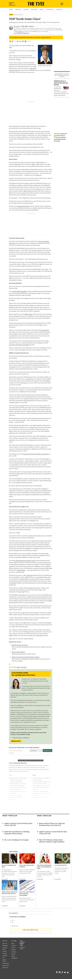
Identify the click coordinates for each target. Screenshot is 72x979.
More (41, 9)
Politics (15, 14)
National (14, 950)
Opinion (13, 954)
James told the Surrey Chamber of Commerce (36, 454)
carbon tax (29, 575)
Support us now (16, 741)
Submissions (6, 963)
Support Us (50, 9)
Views (11, 14)
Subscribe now (47, 750)
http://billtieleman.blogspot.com (21, 33)
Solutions (34, 9)
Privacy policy (11, 753)
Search (58, 9)
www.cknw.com (19, 31)
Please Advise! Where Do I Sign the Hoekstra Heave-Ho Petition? (52, 824)
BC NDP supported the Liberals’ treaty (24, 560)
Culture (25, 9)
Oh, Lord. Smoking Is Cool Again (16, 840)
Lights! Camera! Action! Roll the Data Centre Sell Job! (18, 824)
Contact (4, 951)
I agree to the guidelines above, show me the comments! (30, 760)
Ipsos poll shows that (23, 206)
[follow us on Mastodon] (18, 41)
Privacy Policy (4, 960)
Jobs (4, 957)
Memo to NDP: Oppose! (18, 652)
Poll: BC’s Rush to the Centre (20, 645)
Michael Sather (21, 570)
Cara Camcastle (44, 330)
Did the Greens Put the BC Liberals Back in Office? (26, 657)
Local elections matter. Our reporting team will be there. (23, 674)
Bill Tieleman (17, 26)
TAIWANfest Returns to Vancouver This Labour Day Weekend (61, 82)
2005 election (28, 314)
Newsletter (5, 945)
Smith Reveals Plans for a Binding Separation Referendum (16, 832)
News (11, 9)
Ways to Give (6, 965)
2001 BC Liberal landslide (20, 291)
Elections (20, 14)
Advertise (5, 955)
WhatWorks (14, 958)
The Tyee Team (5, 948)
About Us (5, 943)
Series (13, 956)
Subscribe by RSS (22, 948)
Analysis (18, 9)
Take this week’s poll (30, 930)
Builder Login (22, 944)
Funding (5, 953)
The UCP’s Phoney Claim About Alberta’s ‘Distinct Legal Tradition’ (52, 841)
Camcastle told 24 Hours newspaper (19, 345)
